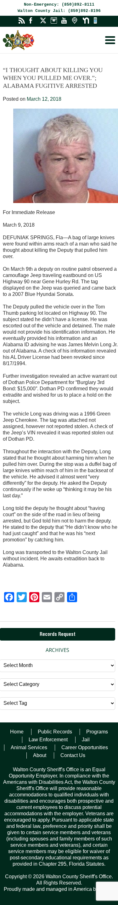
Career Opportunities (84, 747)
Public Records (55, 731)
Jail (86, 739)
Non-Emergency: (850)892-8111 (59, 4)
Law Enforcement (48, 739)
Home (17, 731)
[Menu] (110, 40)
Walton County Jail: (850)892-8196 (59, 10)
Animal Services (29, 747)
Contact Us (72, 755)
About (39, 755)
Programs (97, 731)
